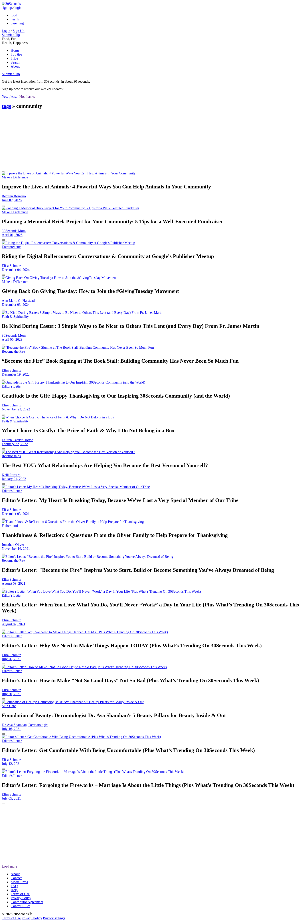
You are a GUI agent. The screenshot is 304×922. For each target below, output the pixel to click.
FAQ (14, 886)
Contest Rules (20, 906)
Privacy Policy (21, 898)
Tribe (14, 58)
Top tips (16, 54)
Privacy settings (54, 918)
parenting (17, 23)
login (18, 8)
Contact (16, 878)
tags (6, 106)
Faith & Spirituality (15, 316)
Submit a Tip (11, 35)
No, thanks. (27, 96)
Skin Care (9, 706)
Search (15, 62)
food (14, 15)
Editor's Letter (12, 386)
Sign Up (18, 31)
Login (6, 31)
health (15, 19)
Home (15, 50)
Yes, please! (10, 96)
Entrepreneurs (11, 247)
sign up (7, 8)
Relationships (11, 456)
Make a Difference (15, 177)
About (15, 66)
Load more (9, 866)
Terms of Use (20, 894)
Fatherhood (10, 526)
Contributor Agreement (27, 902)
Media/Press (19, 882)
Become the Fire (13, 351)
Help (14, 890)
